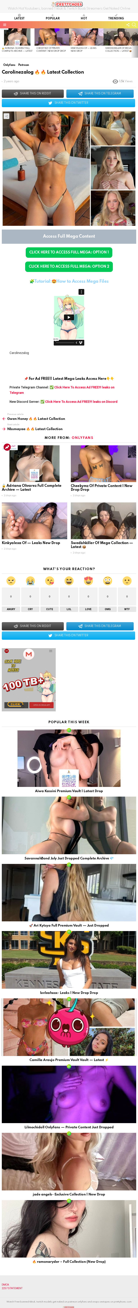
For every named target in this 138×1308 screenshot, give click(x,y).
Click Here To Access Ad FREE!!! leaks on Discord (81, 402)
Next (136, 42)
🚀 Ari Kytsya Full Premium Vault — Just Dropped (69, 925)
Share (6, 116)
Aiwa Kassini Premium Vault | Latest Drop (69, 791)
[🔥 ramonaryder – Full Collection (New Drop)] (69, 1229)
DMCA (5, 1284)
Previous (2, 42)
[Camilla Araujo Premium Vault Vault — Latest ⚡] (69, 1027)
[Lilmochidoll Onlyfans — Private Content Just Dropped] (69, 1094)
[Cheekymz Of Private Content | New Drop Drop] (51, 37)
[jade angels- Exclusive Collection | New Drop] (69, 1161)
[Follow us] (128, 24)
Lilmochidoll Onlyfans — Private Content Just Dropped (69, 1127)
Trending (116, 18)
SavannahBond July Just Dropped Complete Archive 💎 (68, 858)
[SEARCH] (134, 24)
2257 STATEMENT (12, 1288)
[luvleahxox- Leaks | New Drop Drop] (69, 960)
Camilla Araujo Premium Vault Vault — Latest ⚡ (68, 1060)
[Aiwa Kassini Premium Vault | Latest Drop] (69, 758)
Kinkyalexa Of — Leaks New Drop (31, 543)
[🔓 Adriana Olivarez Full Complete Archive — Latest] (17, 37)
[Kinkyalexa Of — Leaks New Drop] (86, 37)
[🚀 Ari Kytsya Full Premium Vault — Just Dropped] (69, 893)
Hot (84, 18)
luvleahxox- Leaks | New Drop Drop (69, 993)
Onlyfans (82, 438)
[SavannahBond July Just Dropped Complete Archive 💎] (69, 825)
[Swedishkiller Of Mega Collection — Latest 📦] (121, 37)
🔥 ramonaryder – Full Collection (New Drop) (69, 1261)
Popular (53, 18)
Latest (19, 18)
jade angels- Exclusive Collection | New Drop (69, 1194)
